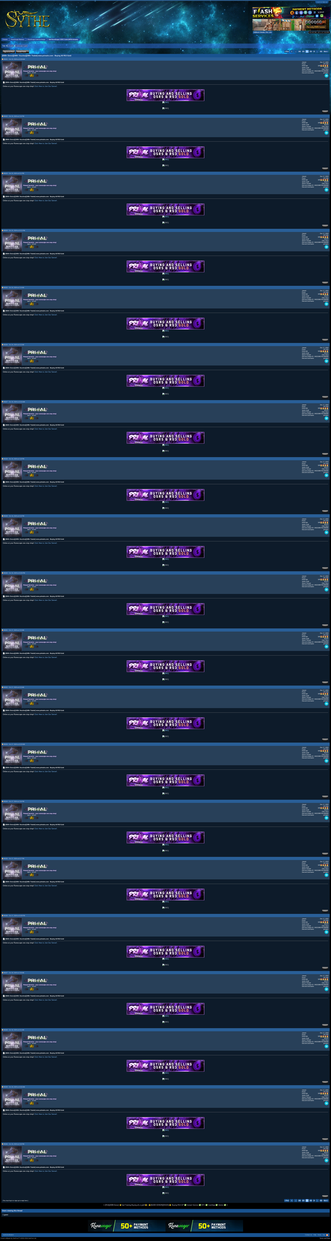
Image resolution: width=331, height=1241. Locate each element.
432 (321, 51)
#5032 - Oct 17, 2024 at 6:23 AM (14, 687)
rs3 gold (10, 46)
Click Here (325, 69)
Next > (326, 51)
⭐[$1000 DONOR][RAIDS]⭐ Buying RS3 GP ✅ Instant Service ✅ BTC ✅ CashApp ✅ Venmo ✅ (187, 1205)
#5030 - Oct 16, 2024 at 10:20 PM (14, 573)
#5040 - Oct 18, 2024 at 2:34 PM (14, 1144)
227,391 (325, 64)
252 (307, 51)
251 (303, 51)
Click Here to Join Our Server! (45, 86)
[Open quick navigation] (328, 39)
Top (324, 1235)
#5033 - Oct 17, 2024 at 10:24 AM (14, 744)
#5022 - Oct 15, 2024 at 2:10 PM (14, 116)
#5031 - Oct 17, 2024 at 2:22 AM (14, 630)
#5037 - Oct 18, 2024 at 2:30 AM (14, 973)
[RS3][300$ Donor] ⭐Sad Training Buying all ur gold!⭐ (126, 1205)
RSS (327, 1235)
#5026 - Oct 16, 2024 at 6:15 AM (14, 344)
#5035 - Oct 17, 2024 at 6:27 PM (14, 858)
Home (319, 1235)
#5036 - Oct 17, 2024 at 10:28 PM (14, 915)
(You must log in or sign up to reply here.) (15, 1200)
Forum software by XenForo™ (18, 1238)
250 (299, 51)
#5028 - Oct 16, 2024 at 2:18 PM (14, 459)
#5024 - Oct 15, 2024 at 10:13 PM (14, 230)
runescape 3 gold (21, 46)
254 (314, 51)
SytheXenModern (8, 1235)
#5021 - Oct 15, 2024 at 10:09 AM (14, 59)
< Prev (287, 51)
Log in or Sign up (322, 2)
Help (314, 1235)
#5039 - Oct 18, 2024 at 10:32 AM (14, 1087)
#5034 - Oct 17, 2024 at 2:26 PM (14, 801)
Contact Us (308, 1235)
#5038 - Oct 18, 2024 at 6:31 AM (14, 1030)
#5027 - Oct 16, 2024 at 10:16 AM (14, 402)
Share (325, 111)
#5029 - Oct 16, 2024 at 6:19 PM (14, 516)
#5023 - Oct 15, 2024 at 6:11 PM (14, 173)
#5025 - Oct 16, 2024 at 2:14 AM (14, 287)
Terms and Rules (325, 1238)
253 (311, 51)
